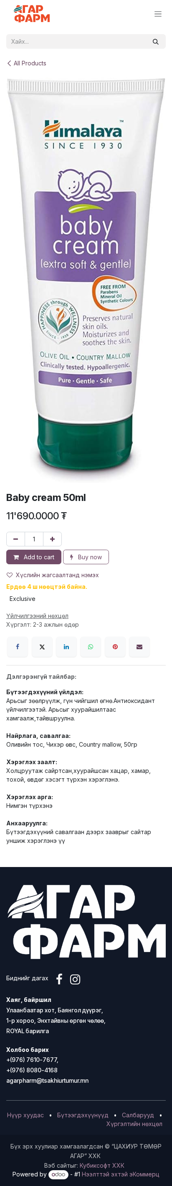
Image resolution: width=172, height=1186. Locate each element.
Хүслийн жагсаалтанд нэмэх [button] (57, 574)
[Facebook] (18, 647)
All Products (30, 63)
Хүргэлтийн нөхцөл (134, 1123)
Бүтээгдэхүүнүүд (83, 1115)
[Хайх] (156, 41)
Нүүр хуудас (25, 1115)
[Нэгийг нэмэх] (52, 539)
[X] (42, 647)
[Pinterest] (115, 647)
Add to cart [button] (38, 557)
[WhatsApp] (91, 647)
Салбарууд (138, 1115)
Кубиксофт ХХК (102, 1165)
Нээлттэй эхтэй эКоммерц (120, 1174)
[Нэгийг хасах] (15, 539)
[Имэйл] (139, 647)
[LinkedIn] (66, 647)
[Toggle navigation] (158, 14)
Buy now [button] (89, 557)
